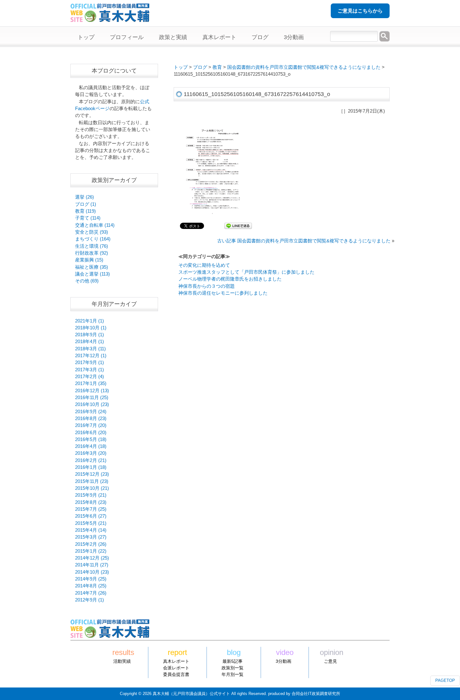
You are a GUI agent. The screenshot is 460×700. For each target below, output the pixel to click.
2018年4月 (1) (89, 341)
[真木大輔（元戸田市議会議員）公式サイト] (109, 18)
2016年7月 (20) (90, 425)
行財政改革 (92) (91, 253)
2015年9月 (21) (90, 495)
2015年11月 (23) (91, 481)
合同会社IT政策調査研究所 (316, 693)
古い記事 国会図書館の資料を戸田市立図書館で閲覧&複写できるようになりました (304, 240)
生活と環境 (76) (91, 246)
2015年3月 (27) (90, 537)
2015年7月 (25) (90, 509)
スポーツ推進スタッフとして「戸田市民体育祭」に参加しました (246, 272)
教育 (217, 67)
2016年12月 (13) (92, 390)
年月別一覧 (232, 674)
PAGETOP (445, 680)
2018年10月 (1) (90, 327)
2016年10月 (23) (92, 404)
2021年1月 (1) (89, 320)
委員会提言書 (176, 674)
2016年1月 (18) (90, 467)
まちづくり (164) (92, 238)
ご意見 (330, 661)
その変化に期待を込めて (204, 265)
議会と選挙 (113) (92, 273)
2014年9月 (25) (90, 578)
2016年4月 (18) (90, 446)
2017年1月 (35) (90, 383)
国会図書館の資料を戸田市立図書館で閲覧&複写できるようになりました (304, 67)
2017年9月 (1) (89, 362)
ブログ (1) (85, 204)
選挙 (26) (84, 197)
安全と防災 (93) (91, 232)
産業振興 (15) (89, 259)
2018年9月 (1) (89, 334)
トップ (181, 67)
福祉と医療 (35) (91, 267)
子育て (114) (87, 218)
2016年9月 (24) (90, 411)
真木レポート (176, 661)
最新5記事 (232, 661)
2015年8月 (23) (90, 502)
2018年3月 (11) (90, 348)
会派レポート (176, 667)
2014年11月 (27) (91, 564)
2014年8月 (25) (90, 585)
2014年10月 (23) (92, 572)
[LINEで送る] (238, 225)
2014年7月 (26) (90, 593)
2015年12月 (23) (92, 474)
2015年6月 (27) (90, 516)
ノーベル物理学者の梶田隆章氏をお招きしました (230, 279)
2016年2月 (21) (90, 460)
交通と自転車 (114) (95, 225)
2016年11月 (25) (91, 397)
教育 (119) (85, 211)
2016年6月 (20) (90, 432)
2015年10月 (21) (92, 488)
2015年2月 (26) (90, 544)
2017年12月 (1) (90, 355)
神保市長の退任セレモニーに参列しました (223, 293)
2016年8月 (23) (90, 418)
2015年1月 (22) (90, 551)
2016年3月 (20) (90, 453)
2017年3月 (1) (89, 369)
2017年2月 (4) (89, 376)
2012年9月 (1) (89, 599)
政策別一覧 (232, 667)
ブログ (200, 67)
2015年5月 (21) (90, 523)
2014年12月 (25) (92, 558)
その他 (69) (87, 280)
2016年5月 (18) (90, 439)
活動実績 (122, 661)
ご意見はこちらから (360, 10)
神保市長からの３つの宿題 (206, 286)
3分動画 (283, 661)
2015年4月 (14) (90, 530)
